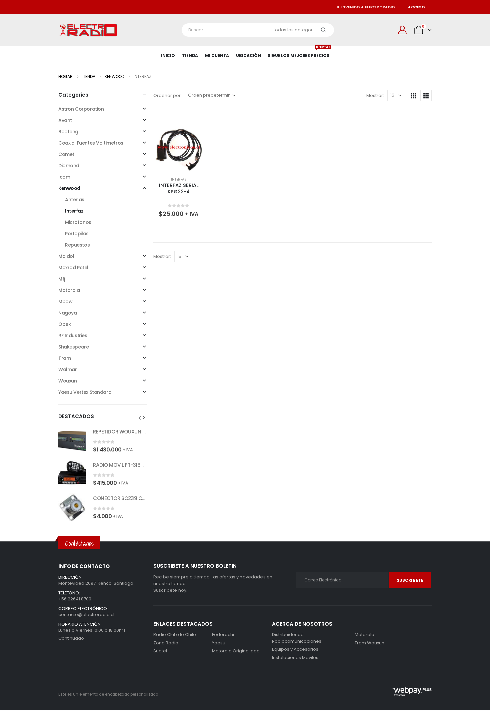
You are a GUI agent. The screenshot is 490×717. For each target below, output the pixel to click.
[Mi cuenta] (402, 30)
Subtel (160, 651)
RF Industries (72, 335)
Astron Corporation (81, 109)
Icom (64, 177)
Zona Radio (165, 643)
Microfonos (78, 222)
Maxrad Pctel (73, 267)
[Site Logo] (88, 30)
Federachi (223, 634)
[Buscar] (323, 30)
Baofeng (68, 131)
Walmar (67, 369)
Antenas (74, 199)
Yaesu (218, 643)
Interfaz (178, 179)
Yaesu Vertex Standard (84, 392)
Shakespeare (73, 347)
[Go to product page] (178, 148)
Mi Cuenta (217, 55)
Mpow (65, 301)
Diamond (68, 165)
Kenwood (69, 188)
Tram (64, 358)
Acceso (416, 7)
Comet (66, 154)
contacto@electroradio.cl (86, 614)
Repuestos (77, 245)
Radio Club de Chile (174, 634)
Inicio (168, 55)
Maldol (66, 256)
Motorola (69, 290)
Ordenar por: (167, 95)
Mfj (61, 279)
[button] (413, 95)
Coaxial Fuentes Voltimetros (90, 143)
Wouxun (67, 380)
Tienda (190, 55)
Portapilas (77, 233)
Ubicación (248, 55)
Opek (64, 324)
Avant (65, 120)
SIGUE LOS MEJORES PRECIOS (298, 52)
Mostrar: (375, 95)
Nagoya (67, 313)
